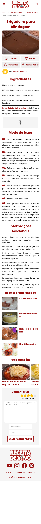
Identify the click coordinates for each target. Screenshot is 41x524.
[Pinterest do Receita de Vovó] (31, 467)
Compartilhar (31, 65)
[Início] (20, 4)
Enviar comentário (20, 439)
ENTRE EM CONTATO (26, 472)
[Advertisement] (20, 122)
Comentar (13, 65)
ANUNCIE (10, 472)
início (4, 12)
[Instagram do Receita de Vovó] (16, 467)
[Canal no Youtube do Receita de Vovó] (9, 467)
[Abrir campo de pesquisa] (37, 4)
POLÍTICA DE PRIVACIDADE (20, 477)
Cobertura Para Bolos (31, 12)
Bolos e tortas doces (15, 12)
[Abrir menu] (4, 4)
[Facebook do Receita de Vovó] (24, 467)
